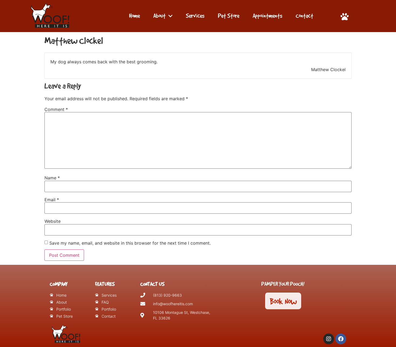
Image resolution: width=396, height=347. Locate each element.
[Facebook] (340, 339)
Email (51, 199)
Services (195, 15)
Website (52, 221)
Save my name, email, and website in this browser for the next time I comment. (130, 243)
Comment (56, 109)
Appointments (267, 15)
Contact (304, 15)
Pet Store (228, 15)
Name (52, 178)
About (159, 15)
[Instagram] (328, 339)
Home (134, 15)
